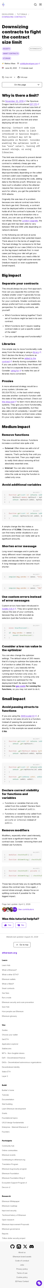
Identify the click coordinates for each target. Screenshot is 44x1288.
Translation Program (10, 1164)
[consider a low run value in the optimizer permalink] (1, 648)
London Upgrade (30, 220)
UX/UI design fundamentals (13, 1123)
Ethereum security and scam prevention (18, 1002)
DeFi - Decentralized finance (13, 1058)
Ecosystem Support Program (14, 1183)
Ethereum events (9, 1155)
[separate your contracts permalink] (1, 283)
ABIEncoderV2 (29, 716)
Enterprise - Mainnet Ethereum (15, 1127)
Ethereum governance (11, 1229)
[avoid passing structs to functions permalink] (1, 708)
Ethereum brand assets (22, 1257)
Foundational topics (10, 1118)
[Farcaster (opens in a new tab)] (19, 1246)
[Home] (3, 4)
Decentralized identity (11, 1067)
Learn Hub (6, 965)
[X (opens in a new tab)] (25, 1246)
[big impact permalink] (1, 275)
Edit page (22, 77)
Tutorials (22, 14)
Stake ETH (6, 1072)
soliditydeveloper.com (30, 63)
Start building (7, 1104)
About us (22, 1252)
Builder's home (8, 1090)
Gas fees (5, 993)
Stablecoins (6, 1049)
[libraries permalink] (1, 344)
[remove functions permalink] (1, 435)
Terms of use (22, 1273)
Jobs (22, 1265)
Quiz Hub (5, 1007)
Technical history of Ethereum (14, 1215)
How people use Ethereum (12, 1011)
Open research (8, 1220)
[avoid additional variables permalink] (1, 485)
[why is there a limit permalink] (1, 95)
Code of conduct (22, 1261)
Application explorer (10, 1044)
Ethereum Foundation (10, 1173)
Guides (5, 1030)
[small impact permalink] (1, 698)
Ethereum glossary (9, 1016)
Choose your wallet (10, 1035)
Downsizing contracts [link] (14, 17)
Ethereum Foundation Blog (13, 1178)
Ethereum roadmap (9, 1206)
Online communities (9, 1150)
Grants (4, 1113)
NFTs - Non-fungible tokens (13, 1053)
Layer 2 (5, 1076)
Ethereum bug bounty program (14, 1169)
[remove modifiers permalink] (1, 830)
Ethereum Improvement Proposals (15, 1224)
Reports (5, 1234)
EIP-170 (34, 104)
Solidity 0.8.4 (9, 609)
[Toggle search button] (35, 4)
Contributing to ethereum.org (13, 1160)
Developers (8, 14)
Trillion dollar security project (13, 1238)
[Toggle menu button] (40, 4)
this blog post (9, 402)
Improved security (9, 1211)
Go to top (24, 944)
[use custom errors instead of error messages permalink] (1, 598)
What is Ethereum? (9, 970)
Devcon (6, 1187)
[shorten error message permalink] (1, 546)
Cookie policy (22, 1277)
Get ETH (5, 1039)
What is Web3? (8, 984)
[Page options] (14, 77)
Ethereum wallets (9, 979)
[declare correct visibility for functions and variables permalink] (1, 794)
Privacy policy (22, 1269)
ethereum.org (9, 953)
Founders (6, 1132)
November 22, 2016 (15, 101)
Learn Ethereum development (14, 1109)
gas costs (20, 686)
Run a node (6, 998)
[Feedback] (39, 1283)
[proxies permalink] (1, 381)
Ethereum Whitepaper (11, 1201)
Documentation (8, 1099)
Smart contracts (8, 988)
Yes (9, 925)
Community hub (8, 1146)
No (22, 925)
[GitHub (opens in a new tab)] (12, 1246)
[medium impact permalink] (1, 426)
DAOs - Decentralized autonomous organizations (21, 1062)
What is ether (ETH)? (10, 975)
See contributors (26, 909)
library (37, 352)
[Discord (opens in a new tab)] (31, 1246)
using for (16, 370)
